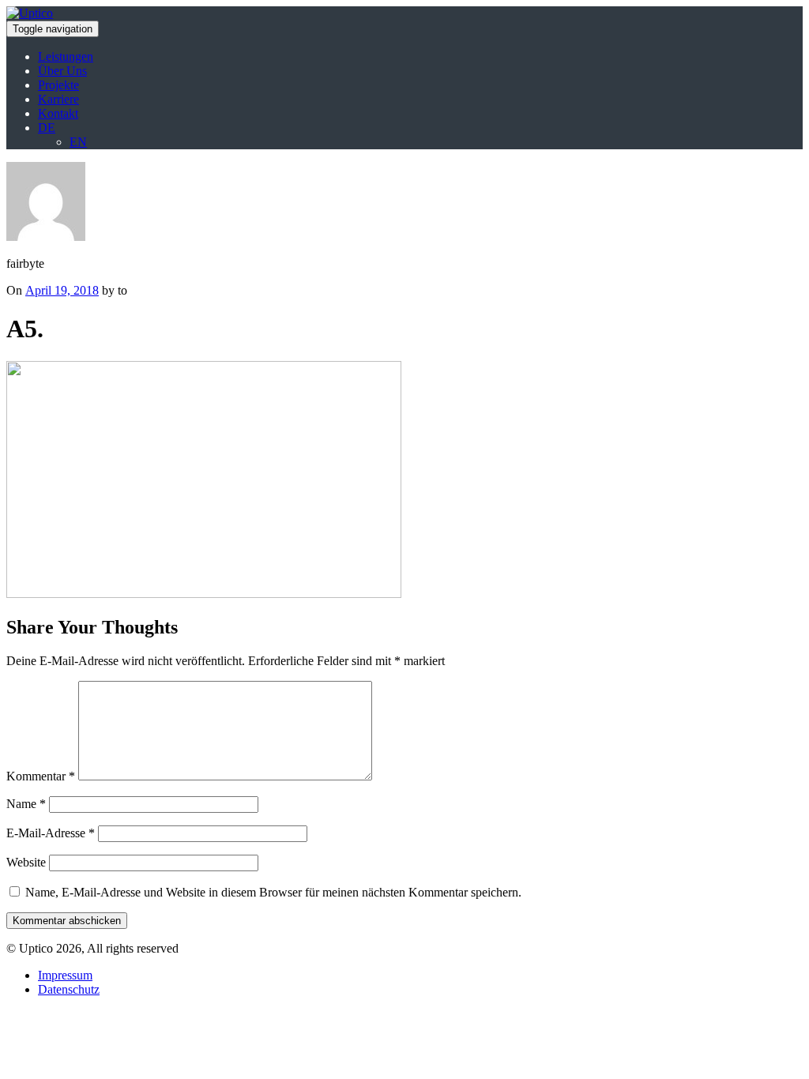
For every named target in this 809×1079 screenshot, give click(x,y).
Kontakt (58, 113)
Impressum (65, 975)
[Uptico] (29, 13)
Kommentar (40, 776)
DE (46, 127)
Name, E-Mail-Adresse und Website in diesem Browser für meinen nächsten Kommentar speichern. (273, 892)
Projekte (58, 85)
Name (26, 803)
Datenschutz (69, 989)
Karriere (58, 99)
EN (78, 142)
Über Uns (62, 70)
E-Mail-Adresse (50, 833)
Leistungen (65, 56)
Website (26, 862)
